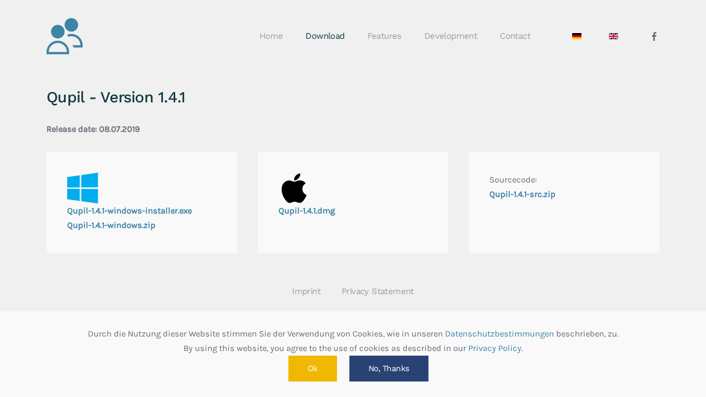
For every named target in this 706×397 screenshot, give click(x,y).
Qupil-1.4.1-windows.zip (111, 225)
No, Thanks (389, 368)
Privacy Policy (494, 348)
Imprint (306, 291)
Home (271, 36)
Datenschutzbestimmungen (499, 334)
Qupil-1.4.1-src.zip (522, 194)
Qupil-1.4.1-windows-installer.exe (129, 211)
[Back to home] (65, 36)
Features (384, 36)
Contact (515, 36)
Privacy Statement (378, 291)
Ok (313, 368)
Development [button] (450, 36)
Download (324, 36)
